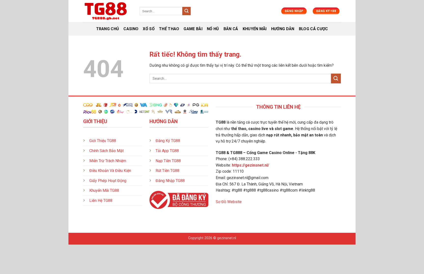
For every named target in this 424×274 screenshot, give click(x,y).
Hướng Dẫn (282, 28)
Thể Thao (169, 28)
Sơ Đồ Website (229, 201)
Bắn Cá (231, 28)
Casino (130, 28)
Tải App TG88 (167, 150)
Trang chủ (107, 28)
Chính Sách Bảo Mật (106, 150)
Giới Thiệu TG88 (102, 140)
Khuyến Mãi (255, 28)
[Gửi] (186, 11)
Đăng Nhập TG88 (170, 180)
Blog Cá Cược (313, 28)
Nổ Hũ (213, 28)
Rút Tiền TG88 (167, 170)
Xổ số (149, 28)
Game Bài (193, 28)
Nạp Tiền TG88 (168, 160)
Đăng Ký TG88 (168, 140)
